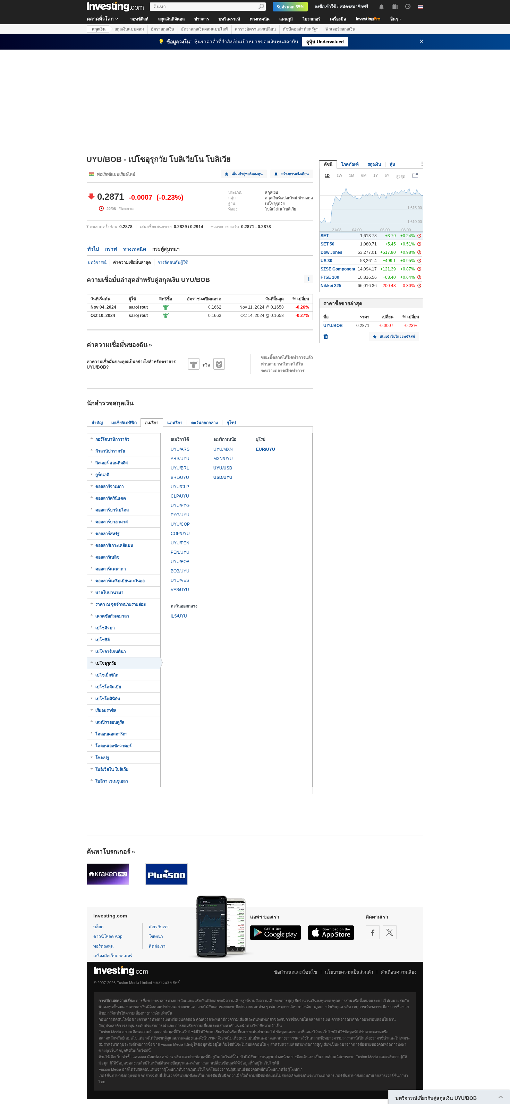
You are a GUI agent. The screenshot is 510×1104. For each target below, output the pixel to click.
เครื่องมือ (338, 19)
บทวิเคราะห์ (229, 19)
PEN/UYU (180, 552)
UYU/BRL (180, 468)
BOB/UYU (180, 571)
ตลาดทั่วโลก (100, 18)
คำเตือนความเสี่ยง (398, 972)
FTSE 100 (330, 277)
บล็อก (98, 926)
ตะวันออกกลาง (204, 422)
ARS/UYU (180, 458)
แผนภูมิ (286, 19)
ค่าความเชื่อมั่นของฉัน (117, 344)
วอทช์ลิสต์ (139, 19)
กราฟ (111, 249)
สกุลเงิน (98, 29)
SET (325, 235)
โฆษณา (156, 936)
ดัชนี (328, 164)
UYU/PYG (180, 505)
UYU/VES (180, 580)
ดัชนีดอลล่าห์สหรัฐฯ (300, 29)
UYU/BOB (180, 561)
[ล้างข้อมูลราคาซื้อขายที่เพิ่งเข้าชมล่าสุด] (325, 334)
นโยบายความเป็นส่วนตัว (349, 972)
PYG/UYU (180, 514)
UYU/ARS (180, 449)
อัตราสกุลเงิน (162, 29)
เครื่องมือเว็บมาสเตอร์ (112, 956)
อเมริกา (152, 422)
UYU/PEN (180, 543)
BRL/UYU (180, 477)
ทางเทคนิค (260, 19)
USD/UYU (222, 477)
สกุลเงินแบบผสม (129, 29)
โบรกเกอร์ (311, 19)
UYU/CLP (180, 486)
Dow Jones (331, 252)
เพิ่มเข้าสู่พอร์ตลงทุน (247, 174)
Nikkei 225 (331, 285)
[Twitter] (390, 932)
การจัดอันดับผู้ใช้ (173, 262)
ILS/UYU (179, 616)
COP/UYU (180, 533)
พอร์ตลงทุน (103, 946)
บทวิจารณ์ (97, 262)
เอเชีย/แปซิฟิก (124, 422)
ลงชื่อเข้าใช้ (325, 6)
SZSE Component (338, 269)
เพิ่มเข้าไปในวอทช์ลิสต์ (397, 336)
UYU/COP (180, 524)
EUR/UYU (265, 449)
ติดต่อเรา (157, 946)
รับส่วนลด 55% (290, 7)
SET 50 (327, 244)
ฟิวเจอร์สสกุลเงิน (340, 29)
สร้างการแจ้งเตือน (295, 174)
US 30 (326, 260)
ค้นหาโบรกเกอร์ (108, 851)
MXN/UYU (223, 458)
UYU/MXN (223, 449)
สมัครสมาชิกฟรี (354, 6)
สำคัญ (97, 422)
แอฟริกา (174, 422)
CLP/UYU (180, 496)
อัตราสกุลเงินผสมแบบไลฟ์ (204, 29)
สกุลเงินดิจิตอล (171, 19)
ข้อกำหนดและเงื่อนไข (295, 972)
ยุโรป (231, 422)
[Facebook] (373, 932)
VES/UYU (180, 589)
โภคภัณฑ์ (350, 164)
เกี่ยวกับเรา (159, 926)
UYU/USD (222, 468)
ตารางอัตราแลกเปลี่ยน (255, 29)
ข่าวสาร (201, 19)
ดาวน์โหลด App (107, 936)
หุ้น (392, 164)
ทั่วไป (93, 249)
